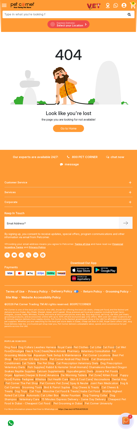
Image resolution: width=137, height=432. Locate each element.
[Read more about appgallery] (82, 278)
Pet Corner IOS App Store (30, 359)
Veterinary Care (29, 399)
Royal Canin (64, 347)
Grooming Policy (117, 291)
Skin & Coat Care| (81, 379)
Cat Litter (96, 347)
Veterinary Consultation (96, 351)
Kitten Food (110, 375)
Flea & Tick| (33, 351)
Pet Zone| (95, 375)
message (72, 164)
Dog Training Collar (94, 395)
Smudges (18, 351)
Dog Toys (20, 391)
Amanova (53, 375)
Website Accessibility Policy (41, 297)
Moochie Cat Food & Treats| (61, 391)
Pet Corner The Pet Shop (21, 383)
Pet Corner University (98, 403)
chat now (117, 157)
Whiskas (40, 379)
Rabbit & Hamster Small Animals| (67, 367)
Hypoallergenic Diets (80, 371)
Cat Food (109, 347)
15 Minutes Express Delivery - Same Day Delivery (74, 399)
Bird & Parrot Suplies (57, 387)
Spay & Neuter (79, 383)
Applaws (19, 375)
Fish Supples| (36, 367)
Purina (17, 379)
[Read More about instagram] (21, 255)
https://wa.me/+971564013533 (73, 409)
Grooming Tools (32, 387)
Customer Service (15, 182)
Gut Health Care (58, 379)
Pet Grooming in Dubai (68, 403)
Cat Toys (35, 391)
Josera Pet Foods (106, 371)
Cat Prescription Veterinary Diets (77, 363)
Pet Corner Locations (96, 355)
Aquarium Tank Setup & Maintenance (57, 355)
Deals (45, 351)
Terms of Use (82, 244)
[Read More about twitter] (28, 255)
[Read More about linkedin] (35, 255)
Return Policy (92, 291)
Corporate (10, 202)
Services (10, 192)
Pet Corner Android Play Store (69, 359)
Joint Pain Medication (104, 383)
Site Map (12, 297)
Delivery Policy (62, 291)
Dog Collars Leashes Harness (37, 347)
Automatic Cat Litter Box (43, 395)
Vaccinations (101, 379)
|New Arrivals (57, 351)
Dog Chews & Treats (85, 387)
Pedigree (27, 379)
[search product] (129, 14)
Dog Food (10, 347)
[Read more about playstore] (106, 269)
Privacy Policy (37, 247)
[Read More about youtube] (14, 255)
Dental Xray (119, 379)
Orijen (8, 375)
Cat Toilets (29, 363)
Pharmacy (73, 351)
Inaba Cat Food (90, 391)
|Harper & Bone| (36, 375)
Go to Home (69, 128)
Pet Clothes (81, 347)
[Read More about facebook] (7, 255)
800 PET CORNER (84, 157)
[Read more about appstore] (82, 269)
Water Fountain (71, 395)
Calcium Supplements (51, 371)
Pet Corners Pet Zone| (54, 383)
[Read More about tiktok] (42, 255)
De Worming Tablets (74, 375)
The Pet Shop (46, 363)
